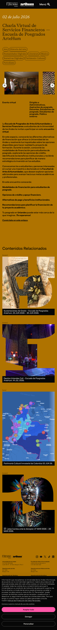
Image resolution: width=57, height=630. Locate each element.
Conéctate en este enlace (15, 220)
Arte (5, 49)
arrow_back (4, 85)
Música (44, 53)
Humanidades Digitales (14, 53)
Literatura (34, 53)
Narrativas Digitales (13, 58)
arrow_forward (52, 85)
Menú (42, 4)
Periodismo (9, 62)
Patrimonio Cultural (35, 58)
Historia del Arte (18, 49)
